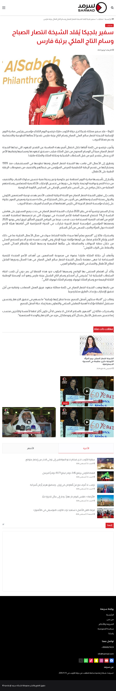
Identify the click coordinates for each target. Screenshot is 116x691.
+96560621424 (108, 647)
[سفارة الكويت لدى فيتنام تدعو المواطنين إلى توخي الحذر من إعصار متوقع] (105, 463)
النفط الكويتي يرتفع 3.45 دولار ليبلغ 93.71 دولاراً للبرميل (68, 473)
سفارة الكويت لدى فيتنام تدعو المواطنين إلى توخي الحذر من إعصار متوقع (60, 459)
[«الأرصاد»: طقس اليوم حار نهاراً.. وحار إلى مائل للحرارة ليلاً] (105, 500)
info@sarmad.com (106, 654)
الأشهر (30, 448)
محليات (100, 19)
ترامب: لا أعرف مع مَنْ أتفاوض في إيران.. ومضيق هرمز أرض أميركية (62, 485)
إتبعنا (109, 525)
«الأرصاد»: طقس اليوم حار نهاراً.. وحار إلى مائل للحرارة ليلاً (68, 496)
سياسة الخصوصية (106, 629)
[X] (81, 660)
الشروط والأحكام (106, 624)
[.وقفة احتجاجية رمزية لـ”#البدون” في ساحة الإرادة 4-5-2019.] (87, 422)
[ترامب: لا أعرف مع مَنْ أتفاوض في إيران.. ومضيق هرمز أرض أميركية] (105, 488)
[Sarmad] (92, 7)
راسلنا (111, 633)
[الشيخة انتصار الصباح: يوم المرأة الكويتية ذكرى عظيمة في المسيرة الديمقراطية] (97, 345)
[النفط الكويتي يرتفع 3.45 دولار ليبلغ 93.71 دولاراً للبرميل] (105, 476)
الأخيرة (86, 448)
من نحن (110, 619)
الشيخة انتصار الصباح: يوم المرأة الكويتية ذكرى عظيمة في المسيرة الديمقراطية (98, 361)
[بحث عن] (112, 8)
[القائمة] (3, 8)
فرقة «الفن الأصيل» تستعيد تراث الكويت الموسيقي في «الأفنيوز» (64, 510)
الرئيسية (108, 19)
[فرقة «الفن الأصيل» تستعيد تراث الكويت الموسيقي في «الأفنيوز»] (105, 513)
